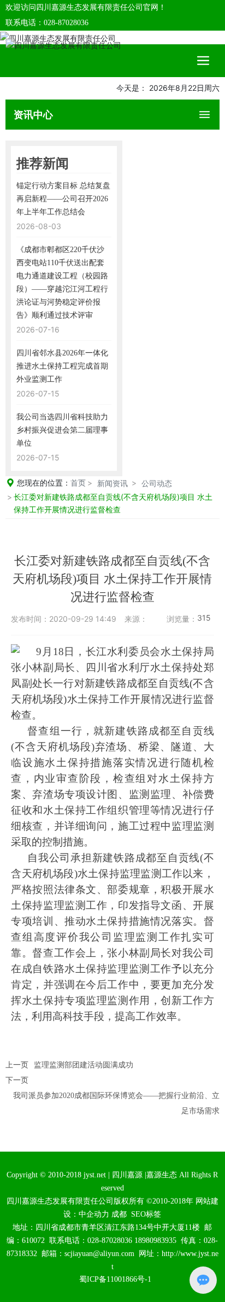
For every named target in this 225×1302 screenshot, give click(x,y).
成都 (119, 1214)
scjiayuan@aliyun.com (99, 1254)
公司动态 (156, 483)
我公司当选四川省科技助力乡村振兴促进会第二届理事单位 (62, 430)
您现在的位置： (51, 482)
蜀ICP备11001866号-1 (115, 1279)
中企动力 (94, 1214)
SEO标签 (146, 1214)
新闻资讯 (112, 483)
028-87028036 (109, 1240)
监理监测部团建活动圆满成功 (83, 1065)
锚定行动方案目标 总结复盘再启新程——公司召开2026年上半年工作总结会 (63, 199)
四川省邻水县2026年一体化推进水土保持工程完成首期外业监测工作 (62, 366)
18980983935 (155, 1240)
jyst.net (93, 1175)
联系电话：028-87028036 (46, 23)
